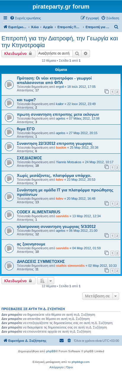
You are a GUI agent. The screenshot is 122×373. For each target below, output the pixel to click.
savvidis (62, 216)
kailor (60, 104)
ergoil (60, 86)
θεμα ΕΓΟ (26, 129)
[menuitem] (25, 18)
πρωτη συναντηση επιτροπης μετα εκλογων (58, 114)
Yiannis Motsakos (68, 162)
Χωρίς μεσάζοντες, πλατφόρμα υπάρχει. (54, 175)
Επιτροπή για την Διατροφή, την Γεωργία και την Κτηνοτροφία (59, 41)
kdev (59, 179)
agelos (60, 118)
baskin (61, 147)
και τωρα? (26, 100)
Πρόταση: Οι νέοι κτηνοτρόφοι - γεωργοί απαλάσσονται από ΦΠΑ (54, 80)
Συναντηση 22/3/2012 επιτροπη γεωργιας (55, 143)
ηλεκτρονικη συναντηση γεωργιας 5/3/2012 (56, 226)
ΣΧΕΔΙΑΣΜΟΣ (29, 158)
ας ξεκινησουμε (31, 244)
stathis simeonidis (70, 265)
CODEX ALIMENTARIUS (38, 212)
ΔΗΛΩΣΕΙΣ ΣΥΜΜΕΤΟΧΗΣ (41, 261)
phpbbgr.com (80, 362)
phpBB (51, 351)
